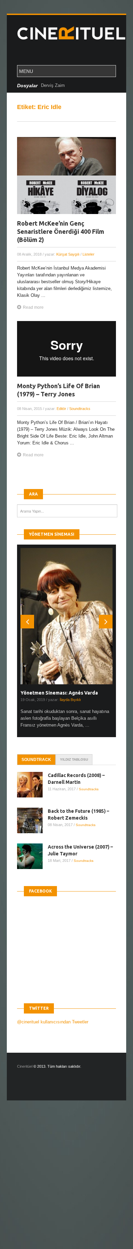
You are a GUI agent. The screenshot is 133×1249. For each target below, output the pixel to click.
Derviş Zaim (53, 85)
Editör (61, 409)
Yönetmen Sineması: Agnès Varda (59, 693)
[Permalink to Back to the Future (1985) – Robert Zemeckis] (32, 820)
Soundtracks (79, 409)
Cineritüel (24, 1066)
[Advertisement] (66, 1180)
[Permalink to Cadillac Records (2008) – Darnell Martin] (32, 784)
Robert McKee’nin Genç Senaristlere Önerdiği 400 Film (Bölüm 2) (60, 231)
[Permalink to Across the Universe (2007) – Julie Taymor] (32, 856)
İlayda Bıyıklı (70, 700)
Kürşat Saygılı (67, 254)
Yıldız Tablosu (74, 759)
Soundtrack (36, 759)
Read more (33, 307)
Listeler (88, 254)
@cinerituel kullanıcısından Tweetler (52, 1021)
